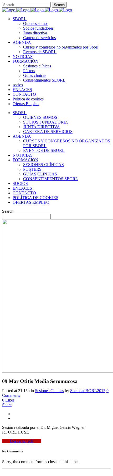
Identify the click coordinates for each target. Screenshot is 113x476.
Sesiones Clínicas (49, 390)
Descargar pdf (21, 441)
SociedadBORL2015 (87, 390)
